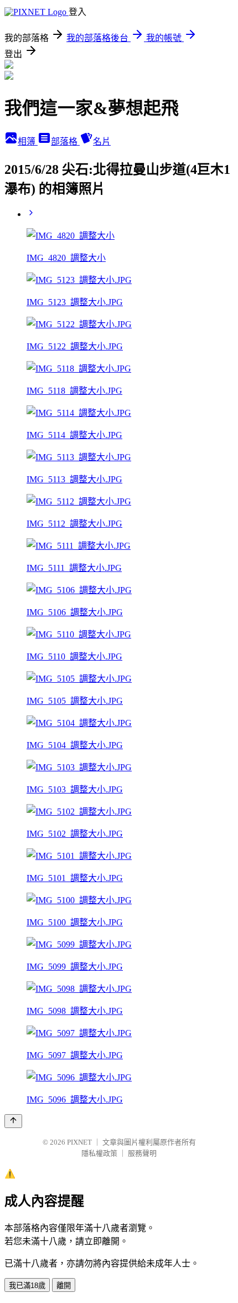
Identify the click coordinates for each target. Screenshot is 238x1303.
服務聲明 (142, 1153)
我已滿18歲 (27, 1285)
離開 (63, 1285)
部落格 (65, 141)
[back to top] (13, 1121)
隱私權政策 (99, 1153)
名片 (102, 141)
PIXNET (79, 1142)
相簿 (28, 141)
